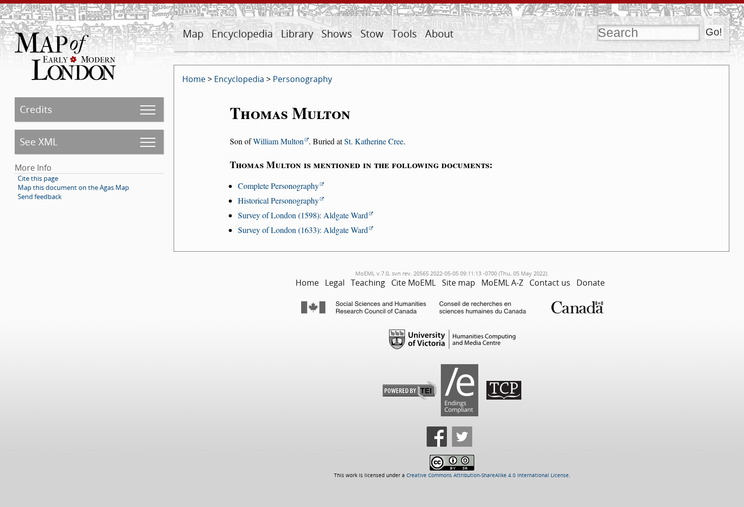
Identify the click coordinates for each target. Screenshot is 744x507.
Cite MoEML (413, 282)
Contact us (549, 282)
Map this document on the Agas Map (73, 187)
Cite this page (38, 178)
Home (193, 79)
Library (297, 34)
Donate (590, 282)
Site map (458, 282)
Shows (336, 34)
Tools (404, 34)
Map (193, 34)
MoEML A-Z (502, 282)
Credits (36, 109)
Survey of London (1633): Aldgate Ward (303, 229)
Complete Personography (278, 185)
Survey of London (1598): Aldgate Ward (303, 215)
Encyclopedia (242, 34)
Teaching (368, 282)
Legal (335, 282)
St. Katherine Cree (373, 141)
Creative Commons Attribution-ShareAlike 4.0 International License (487, 475)
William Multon (278, 141)
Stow (372, 34)
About (439, 34)
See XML (39, 141)
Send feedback (40, 196)
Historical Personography (278, 200)
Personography (302, 79)
